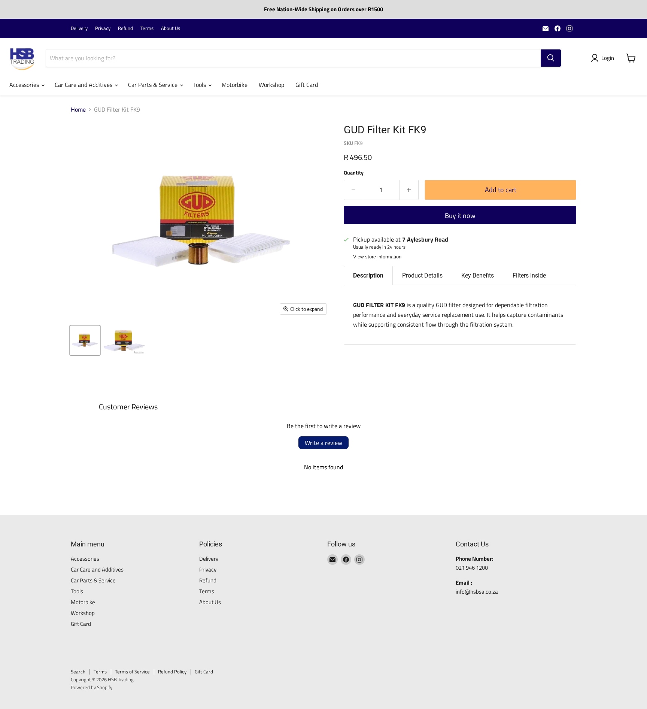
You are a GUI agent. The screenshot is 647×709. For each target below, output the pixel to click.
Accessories (24, 84)
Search (78, 671)
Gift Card (306, 84)
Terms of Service (132, 671)
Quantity (354, 173)
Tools (200, 84)
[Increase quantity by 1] (409, 190)
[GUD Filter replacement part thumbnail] (124, 340)
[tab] (368, 275)
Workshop (271, 84)
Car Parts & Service (153, 84)
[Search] (551, 58)
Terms (147, 28)
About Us (170, 28)
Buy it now (460, 215)
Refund (125, 28)
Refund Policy (172, 671)
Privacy (102, 28)
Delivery (79, 28)
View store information (377, 257)
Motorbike (234, 84)
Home (78, 109)
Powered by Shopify (91, 687)
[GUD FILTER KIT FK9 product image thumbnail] (85, 340)
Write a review (323, 442)
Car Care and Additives (84, 84)
